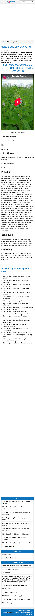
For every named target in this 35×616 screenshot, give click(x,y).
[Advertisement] (17, 21)
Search (32, 1)
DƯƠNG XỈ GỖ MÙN (8, 546)
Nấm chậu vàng (7, 603)
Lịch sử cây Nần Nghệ (9, 558)
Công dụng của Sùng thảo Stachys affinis (15, 311)
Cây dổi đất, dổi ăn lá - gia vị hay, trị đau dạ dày (16, 566)
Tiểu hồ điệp (6, 573)
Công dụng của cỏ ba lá (10, 309)
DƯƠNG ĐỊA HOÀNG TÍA (9, 592)
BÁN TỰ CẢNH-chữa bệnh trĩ (11, 569)
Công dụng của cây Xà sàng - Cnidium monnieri (17, 301)
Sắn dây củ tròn (7, 554)
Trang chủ (6, 42)
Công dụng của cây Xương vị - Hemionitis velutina (18, 307)
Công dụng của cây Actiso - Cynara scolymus (17, 314)
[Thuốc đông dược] (11, 2)
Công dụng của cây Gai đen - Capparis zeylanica (18, 343)
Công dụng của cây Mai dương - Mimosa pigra (17, 332)
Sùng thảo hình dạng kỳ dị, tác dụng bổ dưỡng (16, 599)
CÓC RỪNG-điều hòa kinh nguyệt (12, 596)
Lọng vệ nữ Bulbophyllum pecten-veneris (14, 585)
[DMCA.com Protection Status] (7, 613)
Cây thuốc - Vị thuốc (17, 42)
